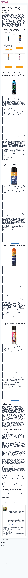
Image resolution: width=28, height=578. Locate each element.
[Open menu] (26, 1)
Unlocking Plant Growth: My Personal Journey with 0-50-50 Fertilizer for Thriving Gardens (12, 530)
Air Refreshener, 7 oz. (7, 324)
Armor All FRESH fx (7, 245)
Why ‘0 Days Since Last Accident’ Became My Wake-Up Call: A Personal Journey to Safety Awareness (13, 534)
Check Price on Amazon (8, 49)
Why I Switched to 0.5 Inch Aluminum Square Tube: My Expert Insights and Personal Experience (13, 528)
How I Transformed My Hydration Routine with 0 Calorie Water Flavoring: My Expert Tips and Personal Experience (13, 532)
